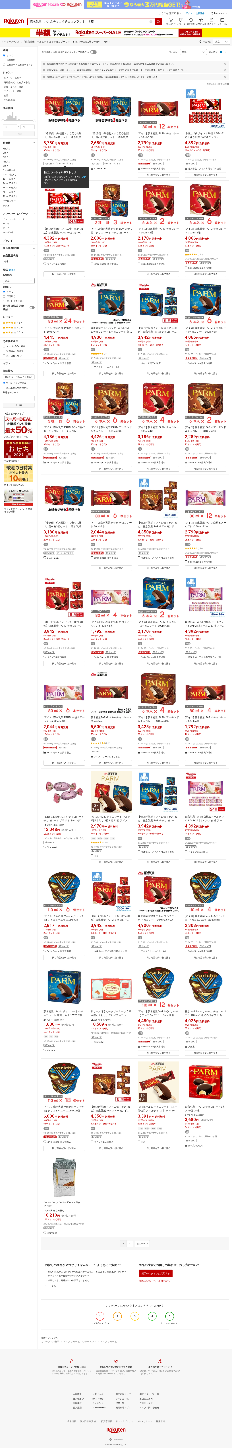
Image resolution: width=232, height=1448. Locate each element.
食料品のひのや (195, 1146)
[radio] (4, 55)
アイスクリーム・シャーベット (79, 1341)
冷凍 (6, 261)
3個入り (7, 157)
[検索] (158, 21)
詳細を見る (152, 76)
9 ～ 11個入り (9, 174)
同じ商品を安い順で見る (158, 175)
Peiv (96, 856)
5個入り (7, 166)
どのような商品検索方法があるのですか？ (68, 1276)
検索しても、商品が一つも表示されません (68, 1280)
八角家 (191, 1047)
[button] (219, 13)
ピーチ (6, 228)
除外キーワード (10, 392)
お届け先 (7, 275)
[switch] (32, 307)
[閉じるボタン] (225, 64)
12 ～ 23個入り (10, 179)
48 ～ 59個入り (10, 192)
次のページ (142, 1243)
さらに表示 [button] (9, 100)
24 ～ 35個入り (10, 183)
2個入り (7, 153)
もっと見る (50, 1286)
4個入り (7, 161)
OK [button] (84, 177)
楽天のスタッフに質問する (156, 1273)
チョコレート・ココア (14, 219)
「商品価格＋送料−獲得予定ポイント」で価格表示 (64, 52)
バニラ (6, 223)
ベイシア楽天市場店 (56, 264)
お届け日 (7, 287)
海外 (13, 270)
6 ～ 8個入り (9, 170)
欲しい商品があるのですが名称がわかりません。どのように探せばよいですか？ (87, 1271)
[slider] (3, 120)
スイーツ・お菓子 (50, 1341)
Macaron (51, 1050)
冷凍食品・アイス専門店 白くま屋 (204, 169)
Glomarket (52, 847)
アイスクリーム (108, 1341)
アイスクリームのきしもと (107, 367)
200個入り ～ (9, 200)
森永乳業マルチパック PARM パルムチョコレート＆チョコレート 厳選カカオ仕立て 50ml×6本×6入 (111, 331)
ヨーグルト (8, 232)
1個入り (7, 148)
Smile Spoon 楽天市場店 (153, 169)
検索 (20, 133)
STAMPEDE (100, 169)
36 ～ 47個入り (10, 187)
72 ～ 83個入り (10, 196)
